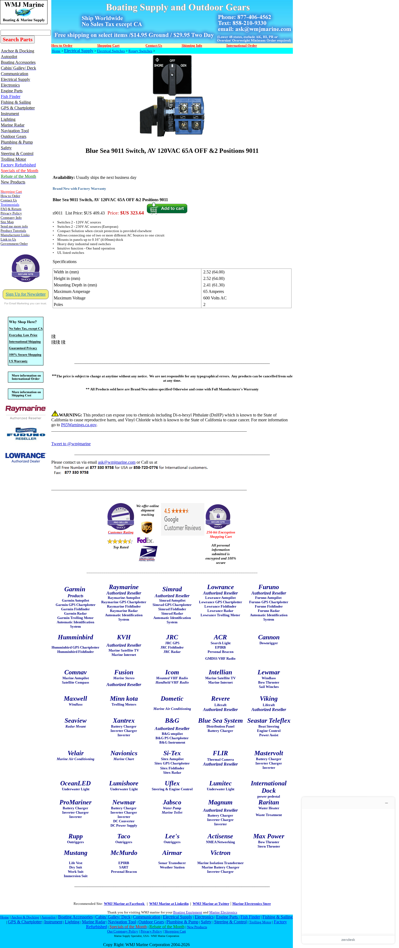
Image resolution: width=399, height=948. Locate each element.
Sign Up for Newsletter (26, 294)
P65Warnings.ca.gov (78, 424)
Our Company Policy (122, 931)
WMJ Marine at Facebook (124, 904)
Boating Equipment (187, 912)
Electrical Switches (111, 51)
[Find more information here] (348, 870)
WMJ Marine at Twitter (211, 904)
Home (56, 51)
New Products (197, 927)
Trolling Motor (260, 922)
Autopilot (48, 917)
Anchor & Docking (25, 917)
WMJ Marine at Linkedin (169, 904)
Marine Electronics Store (251, 904)
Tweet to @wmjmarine (71, 443)
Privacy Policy (151, 931)
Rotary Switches (140, 51)
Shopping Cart (175, 931)
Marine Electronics (223, 912)
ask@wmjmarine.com (116, 462)
